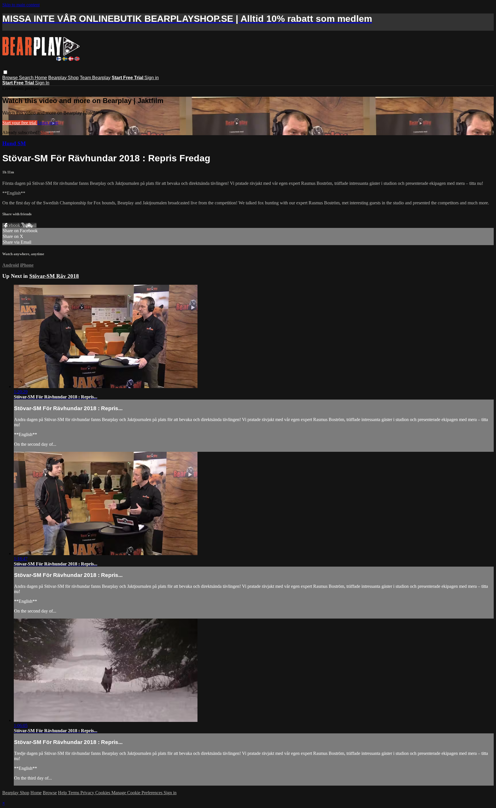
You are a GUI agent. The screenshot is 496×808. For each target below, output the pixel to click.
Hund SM (14, 143)
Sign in (151, 77)
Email (31, 225)
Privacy (87, 792)
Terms (74, 792)
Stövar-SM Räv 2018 (54, 276)
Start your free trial (19, 122)
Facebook (11, 225)
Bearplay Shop (63, 77)
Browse (10, 77)
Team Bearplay (95, 77)
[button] (5, 72)
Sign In (42, 82)
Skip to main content (21, 4)
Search (27, 77)
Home (41, 77)
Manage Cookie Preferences (137, 792)
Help (63, 792)
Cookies (103, 792)
